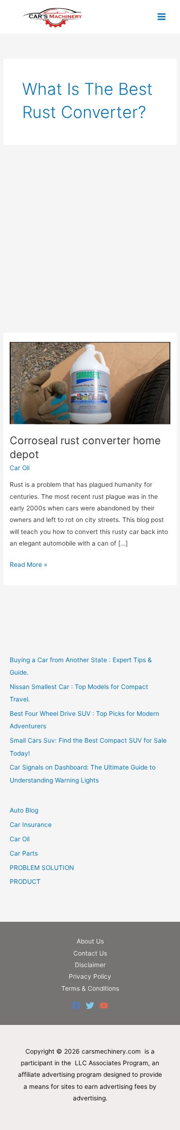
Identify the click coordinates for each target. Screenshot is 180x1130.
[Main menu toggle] (161, 16)
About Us (90, 941)
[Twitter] (90, 1005)
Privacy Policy (90, 976)
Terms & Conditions (90, 988)
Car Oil (20, 468)
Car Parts (24, 853)
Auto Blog (24, 810)
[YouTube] (104, 1005)
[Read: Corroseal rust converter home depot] (90, 382)
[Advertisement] (90, 239)
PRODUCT (25, 881)
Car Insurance (31, 824)
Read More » (28, 565)
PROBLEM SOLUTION (42, 867)
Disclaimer (90, 965)
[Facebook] (76, 1005)
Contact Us (90, 953)
